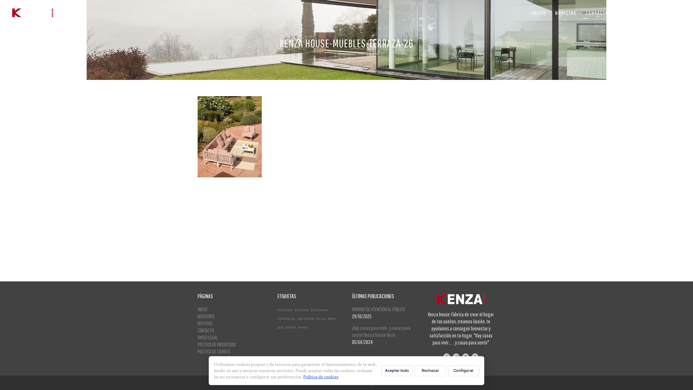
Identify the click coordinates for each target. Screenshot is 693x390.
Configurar (463, 370)
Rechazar (430, 370)
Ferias (321, 319)
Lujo (280, 327)
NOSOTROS (206, 316)
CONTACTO (206, 330)
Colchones (285, 310)
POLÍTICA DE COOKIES (214, 351)
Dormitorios (286, 319)
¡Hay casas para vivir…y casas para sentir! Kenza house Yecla (381, 331)
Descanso (302, 310)
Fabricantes (306, 319)
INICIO (202, 309)
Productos (328, 53)
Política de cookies (320, 377)
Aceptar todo (397, 370)
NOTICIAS (205, 323)
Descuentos (319, 310)
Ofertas (291, 327)
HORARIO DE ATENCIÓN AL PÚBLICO (378, 309)
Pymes (303, 327)
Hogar (332, 319)
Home (313, 53)
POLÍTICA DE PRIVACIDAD (217, 344)
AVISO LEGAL (208, 337)
